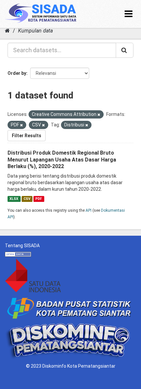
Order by (17, 73)
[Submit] (124, 50)
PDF (38, 199)
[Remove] (98, 115)
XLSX (14, 199)
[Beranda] (7, 31)
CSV (27, 199)
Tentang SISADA (22, 245)
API (88, 210)
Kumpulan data (35, 31)
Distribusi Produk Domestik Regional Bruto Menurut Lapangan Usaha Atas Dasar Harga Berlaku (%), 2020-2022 (62, 160)
